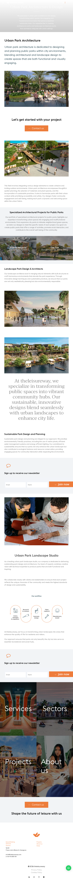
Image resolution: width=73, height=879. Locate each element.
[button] (3, 2)
